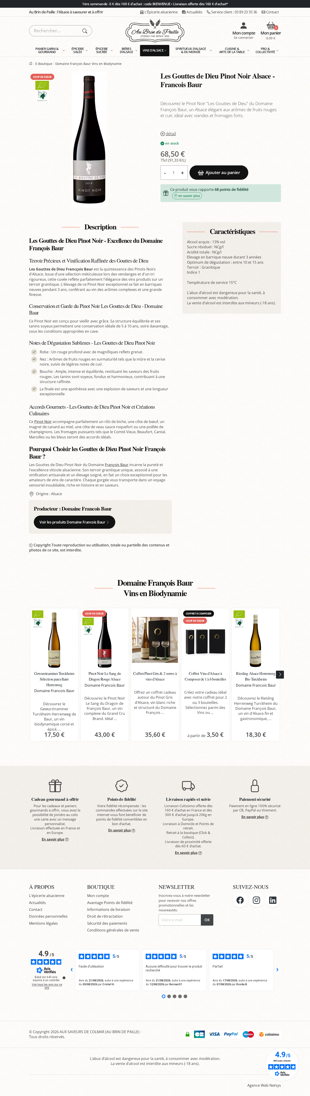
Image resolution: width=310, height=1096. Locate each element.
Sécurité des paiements (107, 923)
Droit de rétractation (105, 916)
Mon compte (98, 895)
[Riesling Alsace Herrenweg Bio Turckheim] (256, 639)
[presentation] (280, 675)
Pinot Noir (43, 421)
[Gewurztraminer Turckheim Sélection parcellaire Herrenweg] (54, 639)
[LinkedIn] (273, 900)
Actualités (194, 12)
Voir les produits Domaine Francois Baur (72, 522)
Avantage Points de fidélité (110, 902)
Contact (272, 12)
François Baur (116, 464)
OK (207, 919)
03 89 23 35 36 (234, 12)
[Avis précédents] (71, 970)
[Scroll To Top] (302, 1088)
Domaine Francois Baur (87, 508)
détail (171, 134)
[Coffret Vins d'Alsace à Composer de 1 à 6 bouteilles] (205, 639)
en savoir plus (189, 196)
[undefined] (64, 978)
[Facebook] (240, 900)
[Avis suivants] (277, 970)
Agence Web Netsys (264, 1085)
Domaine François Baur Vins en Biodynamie (88, 63)
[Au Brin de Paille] (30, 63)
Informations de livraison (108, 909)
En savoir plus (53, 839)
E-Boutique (43, 63)
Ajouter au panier (223, 172)
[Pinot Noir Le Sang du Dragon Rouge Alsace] (105, 639)
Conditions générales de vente (113, 930)
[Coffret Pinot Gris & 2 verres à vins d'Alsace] (155, 639)
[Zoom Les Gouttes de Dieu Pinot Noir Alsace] (89, 139)
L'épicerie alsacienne (46, 895)
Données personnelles (48, 916)
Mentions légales (43, 923)
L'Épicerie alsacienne (161, 12)
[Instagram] (256, 900)
